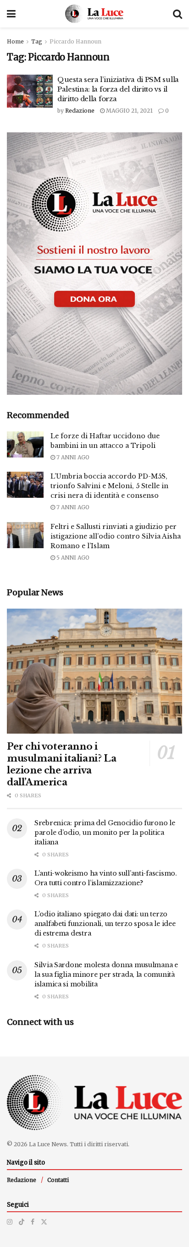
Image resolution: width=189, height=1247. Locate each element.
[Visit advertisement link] (94, 263)
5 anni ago (72, 557)
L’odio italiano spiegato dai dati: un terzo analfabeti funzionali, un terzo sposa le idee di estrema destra (104, 923)
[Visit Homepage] (94, 14)
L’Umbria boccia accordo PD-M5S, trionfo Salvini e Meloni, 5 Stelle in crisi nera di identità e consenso (109, 486)
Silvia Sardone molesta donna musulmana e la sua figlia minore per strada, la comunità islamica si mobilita (106, 974)
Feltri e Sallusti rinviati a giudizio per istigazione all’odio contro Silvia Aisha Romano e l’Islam (115, 536)
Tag (36, 41)
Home (15, 41)
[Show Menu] (11, 13)
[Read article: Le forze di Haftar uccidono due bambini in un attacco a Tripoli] (25, 444)
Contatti (58, 1179)
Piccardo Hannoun (75, 41)
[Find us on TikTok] (21, 1222)
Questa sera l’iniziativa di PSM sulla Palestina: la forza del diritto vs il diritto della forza (118, 89)
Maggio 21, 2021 (129, 110)
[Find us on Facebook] (32, 1222)
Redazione (79, 110)
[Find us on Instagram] (9, 1222)
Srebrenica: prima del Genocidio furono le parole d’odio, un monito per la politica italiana (104, 832)
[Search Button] (177, 13)
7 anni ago (72, 457)
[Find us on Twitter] (44, 1222)
